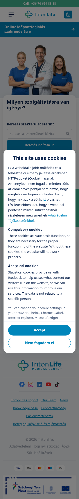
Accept (39, 330)
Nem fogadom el (39, 342)
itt (44, 199)
